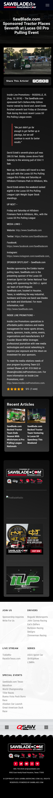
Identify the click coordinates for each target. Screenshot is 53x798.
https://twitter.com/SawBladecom (31, 236)
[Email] (47, 81)
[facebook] (16, 764)
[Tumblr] (43, 81)
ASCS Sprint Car (35, 654)
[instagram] (32, 764)
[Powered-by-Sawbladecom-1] (26, 744)
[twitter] (21, 764)
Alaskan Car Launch (12, 703)
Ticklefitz (6, 654)
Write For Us (8, 620)
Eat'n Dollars (33, 624)
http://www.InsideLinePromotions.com (25, 383)
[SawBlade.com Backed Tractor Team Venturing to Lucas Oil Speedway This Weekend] (36, 416)
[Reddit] (40, 81)
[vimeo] (37, 764)
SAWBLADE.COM (36, 782)
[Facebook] (34, 81)
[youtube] (26, 764)
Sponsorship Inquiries (13, 616)
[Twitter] (37, 81)
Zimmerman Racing (36, 635)
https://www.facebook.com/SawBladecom (27, 246)
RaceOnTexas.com (11, 658)
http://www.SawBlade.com (29, 230)
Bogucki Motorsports (37, 616)
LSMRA (31, 662)
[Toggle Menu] (47, 5)
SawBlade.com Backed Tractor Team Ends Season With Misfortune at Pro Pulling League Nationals (15, 436)
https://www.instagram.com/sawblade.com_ (28, 256)
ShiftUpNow (33, 658)
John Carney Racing (37, 620)
